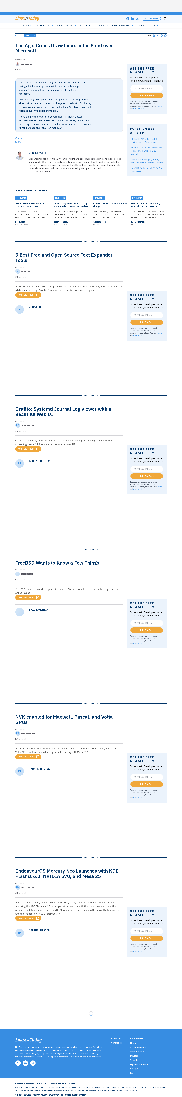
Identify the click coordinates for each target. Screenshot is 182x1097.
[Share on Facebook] (154, 35)
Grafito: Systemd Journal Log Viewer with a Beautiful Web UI (71, 205)
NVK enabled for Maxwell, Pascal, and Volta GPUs (145, 205)
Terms (159, 106)
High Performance (121, 25)
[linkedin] (132, 18)
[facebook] (127, 18)
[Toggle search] (165, 18)
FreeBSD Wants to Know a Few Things (110, 205)
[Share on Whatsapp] (165, 35)
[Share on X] (158, 35)
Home (17, 35)
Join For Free (147, 95)
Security (100, 25)
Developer (84, 25)
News (26, 25)
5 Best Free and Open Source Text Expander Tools (31, 205)
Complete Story (26, 295)
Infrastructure (65, 25)
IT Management (42, 25)
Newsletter (152, 18)
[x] (137, 18)
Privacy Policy (138, 108)
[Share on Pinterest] (162, 35)
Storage (140, 25)
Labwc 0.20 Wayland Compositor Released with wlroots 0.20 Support (146, 150)
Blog (153, 25)
